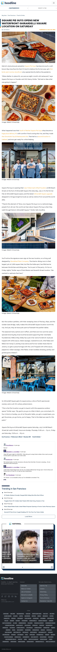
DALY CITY (45, 613)
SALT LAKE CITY (34, 637)
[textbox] (43, 8)
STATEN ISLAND (43, 639)
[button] (4, 567)
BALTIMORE (27, 616)
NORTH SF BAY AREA (36, 613)
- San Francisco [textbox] (13, 8)
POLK (26, 634)
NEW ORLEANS (8, 632)
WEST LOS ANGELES (50, 641)
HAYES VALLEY (19, 625)
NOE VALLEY (25, 632)
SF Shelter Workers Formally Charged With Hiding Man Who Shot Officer (24, 495)
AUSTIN (21, 616)
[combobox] (14, 8)
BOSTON (34, 616)
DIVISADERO (24, 620)
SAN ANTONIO (43, 637)
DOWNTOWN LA (33, 620)
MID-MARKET (20, 630)
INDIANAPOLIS (49, 625)
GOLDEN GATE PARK (9, 625)
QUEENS (47, 634)
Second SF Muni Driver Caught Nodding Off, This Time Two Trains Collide (24, 512)
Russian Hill (27, 437)
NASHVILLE (49, 630)
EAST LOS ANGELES (7, 623)
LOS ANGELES (29, 627)
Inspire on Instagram (26, 598)
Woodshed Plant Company (19, 261)
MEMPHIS (8, 630)
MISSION (43, 630)
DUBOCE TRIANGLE (43, 620)
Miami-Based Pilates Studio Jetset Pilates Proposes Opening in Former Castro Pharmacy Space (29, 506)
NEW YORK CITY (17, 632)
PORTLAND (32, 634)
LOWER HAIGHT (38, 627)
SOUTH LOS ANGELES (33, 639)
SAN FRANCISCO (20, 613)
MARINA (53, 627)
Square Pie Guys (30, 66)
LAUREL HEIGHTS (20, 627)
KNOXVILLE (5, 627)
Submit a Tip (43, 585)
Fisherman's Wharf (16, 437)
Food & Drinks (21, 15)
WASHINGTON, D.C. (40, 641)
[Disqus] (28, 461)
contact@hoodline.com (7, 601)
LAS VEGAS (12, 627)
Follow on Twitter (26, 588)
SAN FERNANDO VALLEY (10, 639)
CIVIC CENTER (28, 618)
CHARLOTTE (6, 618)
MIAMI (13, 630)
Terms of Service (44, 598)
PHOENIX (13, 634)
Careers (42, 588)
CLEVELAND (35, 618)
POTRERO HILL (40, 634)
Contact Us (24, 601)
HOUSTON (41, 625)
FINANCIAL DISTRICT (38, 623)
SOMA (25, 639)
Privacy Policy (44, 595)
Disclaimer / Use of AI (46, 601)
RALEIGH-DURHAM (8, 637)
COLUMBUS (42, 618)
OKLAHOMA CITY (42, 632)
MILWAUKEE (28, 630)
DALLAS (6, 620)
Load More (28, 516)
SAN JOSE (12, 613)
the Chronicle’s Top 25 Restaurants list (15, 136)
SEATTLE (20, 639)
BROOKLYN (45, 616)
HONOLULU (35, 625)
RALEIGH (53, 634)
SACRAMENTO (26, 637)
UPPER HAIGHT (30, 641)
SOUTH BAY (5, 613)
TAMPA (50, 639)
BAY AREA (52, 613)
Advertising (43, 592)
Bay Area (4, 15)
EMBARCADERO (22, 623)
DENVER (12, 620)
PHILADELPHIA (6, 634)
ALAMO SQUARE (7, 616)
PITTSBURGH (20, 634)
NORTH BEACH (33, 632)
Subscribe (24, 585)
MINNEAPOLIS (36, 630)
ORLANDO (50, 632)
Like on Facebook (26, 592)
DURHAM (51, 620)
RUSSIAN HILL (18, 637)
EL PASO (15, 623)
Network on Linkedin (26, 595)
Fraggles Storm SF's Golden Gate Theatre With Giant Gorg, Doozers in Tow (24, 501)
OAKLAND (28, 613)
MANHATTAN (46, 627)
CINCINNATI (20, 618)
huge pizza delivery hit (9, 133)
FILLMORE (30, 623)
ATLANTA (15, 616)
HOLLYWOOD (28, 625)
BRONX (39, 616)
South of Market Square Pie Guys (31, 130)
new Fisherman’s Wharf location (35, 188)
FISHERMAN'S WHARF (50, 623)
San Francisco (12, 15)
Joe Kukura (5, 29)
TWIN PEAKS (13, 641)
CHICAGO (13, 618)
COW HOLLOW (50, 618)
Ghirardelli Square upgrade (43, 194)
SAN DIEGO (50, 637)
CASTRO (51, 616)
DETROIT (18, 620)
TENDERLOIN (6, 641)
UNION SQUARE (21, 641)
